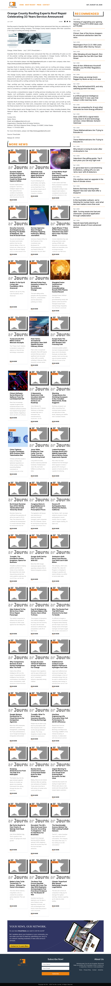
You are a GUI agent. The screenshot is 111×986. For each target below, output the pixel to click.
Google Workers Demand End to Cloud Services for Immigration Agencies (17, 718)
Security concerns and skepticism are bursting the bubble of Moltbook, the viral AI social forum (17, 231)
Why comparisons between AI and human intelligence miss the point (17, 664)
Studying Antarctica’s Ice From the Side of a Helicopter (18, 771)
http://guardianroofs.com (38, 61)
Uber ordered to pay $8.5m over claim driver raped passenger (17, 612)
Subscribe (55, 974)
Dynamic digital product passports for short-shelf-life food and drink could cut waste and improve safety (18, 176)
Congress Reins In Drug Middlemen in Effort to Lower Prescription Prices (38, 507)
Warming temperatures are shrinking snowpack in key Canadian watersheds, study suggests (59, 398)
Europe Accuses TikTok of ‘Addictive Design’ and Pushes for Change (38, 664)
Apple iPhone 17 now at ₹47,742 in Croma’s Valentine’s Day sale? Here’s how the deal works (60, 231)
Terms (80, 970)
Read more (13, 200)
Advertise (100, 970)
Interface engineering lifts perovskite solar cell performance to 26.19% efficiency (60, 718)
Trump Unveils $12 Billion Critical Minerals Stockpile (17, 340)
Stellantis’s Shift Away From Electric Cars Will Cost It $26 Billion (60, 559)
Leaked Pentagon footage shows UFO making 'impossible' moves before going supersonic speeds (59, 453)
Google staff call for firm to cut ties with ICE (38, 558)
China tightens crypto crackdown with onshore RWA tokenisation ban (17, 452)
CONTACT (46, 5)
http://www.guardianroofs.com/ (40, 131)
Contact (94, 970)
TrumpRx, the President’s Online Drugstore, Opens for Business (18, 559)
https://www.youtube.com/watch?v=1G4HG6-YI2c (23, 63)
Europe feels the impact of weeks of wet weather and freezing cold (59, 341)
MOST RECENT (30, 5)
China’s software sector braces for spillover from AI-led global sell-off (17, 396)
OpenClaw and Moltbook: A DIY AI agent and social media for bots (38, 174)
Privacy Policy (87, 970)
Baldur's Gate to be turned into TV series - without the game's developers (17, 884)
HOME (21, 5)
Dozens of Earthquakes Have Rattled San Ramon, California (59, 507)
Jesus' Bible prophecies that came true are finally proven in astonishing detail (38, 453)
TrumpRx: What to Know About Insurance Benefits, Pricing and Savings (38, 717)
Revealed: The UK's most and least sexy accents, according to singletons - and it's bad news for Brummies (39, 829)
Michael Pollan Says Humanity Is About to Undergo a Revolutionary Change (39, 286)
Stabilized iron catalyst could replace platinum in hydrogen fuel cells (59, 664)
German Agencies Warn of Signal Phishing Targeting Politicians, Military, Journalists (38, 231)
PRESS (39, 5)
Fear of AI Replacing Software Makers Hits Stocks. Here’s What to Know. (39, 612)
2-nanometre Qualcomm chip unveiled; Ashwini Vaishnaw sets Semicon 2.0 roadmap (37, 398)
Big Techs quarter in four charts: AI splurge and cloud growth (17, 828)
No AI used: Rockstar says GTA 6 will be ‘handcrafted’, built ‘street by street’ (18, 507)
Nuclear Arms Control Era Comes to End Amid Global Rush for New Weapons (38, 772)
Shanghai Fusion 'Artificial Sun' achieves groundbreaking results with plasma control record (60, 287)
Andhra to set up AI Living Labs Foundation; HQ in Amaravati (17, 285)
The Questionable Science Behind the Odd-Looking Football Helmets (60, 828)
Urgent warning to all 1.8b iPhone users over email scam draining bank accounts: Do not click (60, 773)
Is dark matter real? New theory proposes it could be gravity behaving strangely (60, 175)
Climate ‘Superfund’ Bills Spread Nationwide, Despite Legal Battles (59, 884)
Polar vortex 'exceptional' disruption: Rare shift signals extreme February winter (39, 342)
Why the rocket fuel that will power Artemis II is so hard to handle (60, 612)
